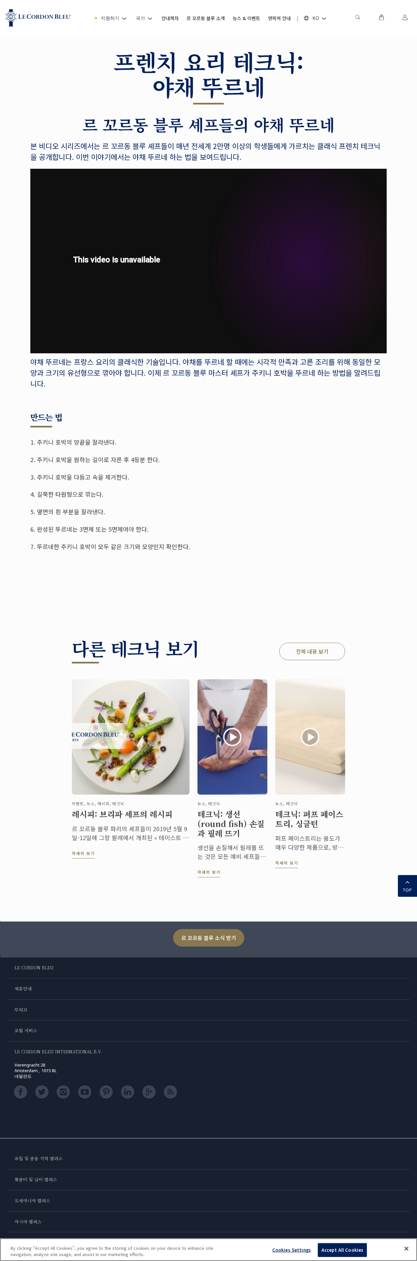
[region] (208, 1249)
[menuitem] (358, 18)
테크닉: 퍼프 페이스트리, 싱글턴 (309, 819)
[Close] (406, 1249)
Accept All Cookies (342, 1250)
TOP (407, 890)
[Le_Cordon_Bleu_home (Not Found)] (38, 18)
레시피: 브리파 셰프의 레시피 (122, 814)
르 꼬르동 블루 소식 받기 (208, 938)
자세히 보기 (83, 853)
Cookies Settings (291, 1250)
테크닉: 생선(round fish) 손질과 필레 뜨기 (230, 823)
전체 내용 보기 (312, 651)
